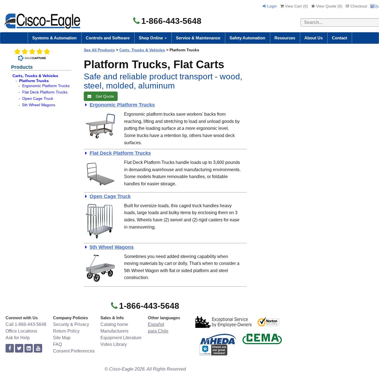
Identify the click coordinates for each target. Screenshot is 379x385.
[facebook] (10, 348)
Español (156, 324)
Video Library (113, 344)
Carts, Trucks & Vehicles (35, 76)
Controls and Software (108, 38)
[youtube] (38, 348)
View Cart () (296, 6)
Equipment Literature (121, 337)
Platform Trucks (34, 80)
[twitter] (19, 348)
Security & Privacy (71, 324)
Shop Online (151, 38)
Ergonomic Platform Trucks (46, 85)
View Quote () (328, 6)
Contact (339, 38)
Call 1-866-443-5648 (26, 324)
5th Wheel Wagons (38, 105)
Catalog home (114, 324)
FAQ (57, 344)
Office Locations (21, 331)
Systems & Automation (54, 38)
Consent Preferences (74, 351)
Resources (284, 38)
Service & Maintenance (198, 38)
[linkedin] (28, 348)
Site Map (61, 337)
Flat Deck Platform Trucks (44, 92)
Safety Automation (247, 38)
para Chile (158, 331)
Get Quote (104, 96)
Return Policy (66, 331)
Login (271, 6)
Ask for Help (18, 337)
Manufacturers (114, 331)
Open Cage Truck (37, 98)
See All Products (99, 50)
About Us (313, 38)
